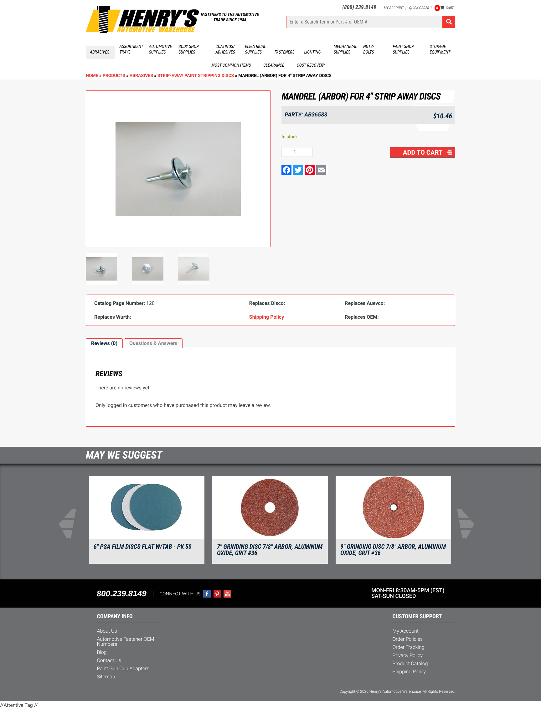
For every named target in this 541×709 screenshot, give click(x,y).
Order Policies (407, 639)
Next (469, 524)
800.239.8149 (122, 593)
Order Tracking (408, 647)
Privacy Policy (407, 655)
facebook (207, 594)
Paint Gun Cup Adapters (123, 668)
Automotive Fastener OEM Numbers (125, 641)
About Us (107, 631)
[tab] (104, 343)
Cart (445, 8)
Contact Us (109, 660)
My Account (394, 8)
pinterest (217, 594)
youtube (227, 594)
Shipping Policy (409, 672)
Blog (101, 652)
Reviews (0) (104, 343)
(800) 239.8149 (359, 7)
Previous (71, 524)
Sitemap (106, 677)
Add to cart (422, 152)
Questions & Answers (153, 343)
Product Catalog (410, 663)
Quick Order (419, 8)
